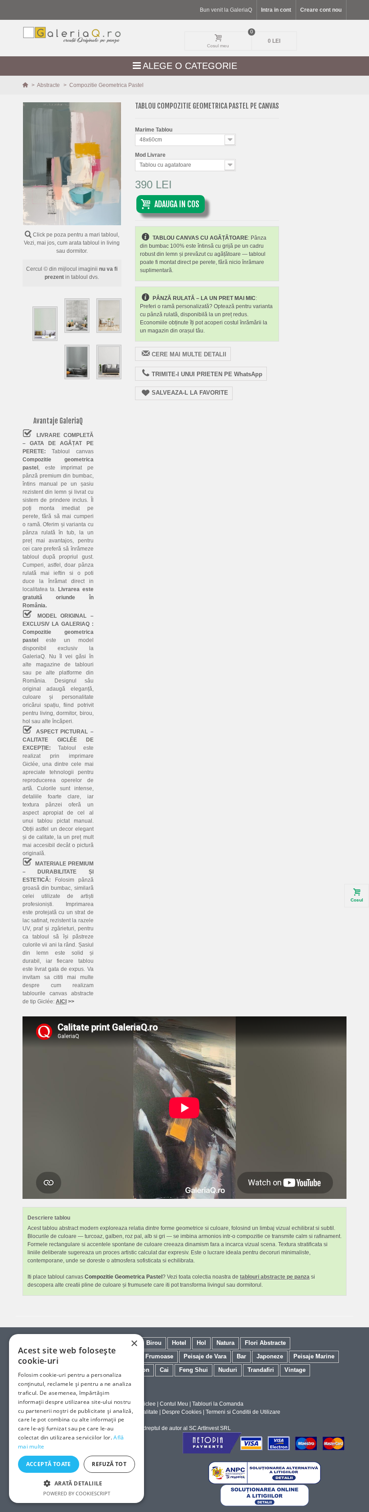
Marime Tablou (154, 130)
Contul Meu (174, 1404)
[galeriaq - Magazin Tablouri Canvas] (72, 35)
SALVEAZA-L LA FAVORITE (190, 392)
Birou (154, 1342)
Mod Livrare (151, 155)
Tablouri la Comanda (217, 1404)
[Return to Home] (25, 85)
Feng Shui (193, 1369)
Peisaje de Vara (205, 1356)
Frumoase (159, 1356)
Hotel (179, 1342)
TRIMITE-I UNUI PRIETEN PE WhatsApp (207, 374)
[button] (76, 1483)
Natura (225, 1342)
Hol (201, 1342)
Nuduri (227, 1369)
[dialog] (76, 1418)
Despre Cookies (182, 1412)
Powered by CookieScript (76, 1493)
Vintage (295, 1369)
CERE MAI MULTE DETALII (189, 354)
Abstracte (49, 85)
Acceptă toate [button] (48, 1464)
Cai (164, 1369)
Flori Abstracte (265, 1342)
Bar (241, 1356)
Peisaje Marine (313, 1356)
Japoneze (269, 1356)
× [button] (133, 1343)
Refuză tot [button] (109, 1464)
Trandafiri (261, 1369)
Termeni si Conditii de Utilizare (243, 1412)
